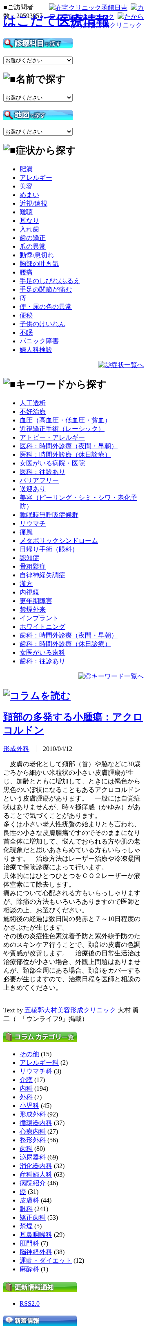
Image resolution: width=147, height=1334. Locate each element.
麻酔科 (29, 1269)
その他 (29, 1053)
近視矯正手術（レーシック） (62, 428)
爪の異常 (33, 246)
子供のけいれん (42, 323)
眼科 (26, 1208)
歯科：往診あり (42, 661)
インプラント (39, 618)
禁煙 (26, 1226)
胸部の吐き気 (39, 263)
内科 (26, 1088)
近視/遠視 (33, 203)
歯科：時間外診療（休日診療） (65, 643)
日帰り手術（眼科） (49, 549)
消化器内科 (36, 1165)
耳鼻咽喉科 (36, 1234)
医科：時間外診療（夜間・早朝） (69, 445)
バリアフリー (39, 480)
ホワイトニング (42, 626)
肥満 (26, 169)
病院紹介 (33, 1183)
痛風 (26, 532)
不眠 (26, 332)
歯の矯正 (33, 237)
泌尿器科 (33, 1157)
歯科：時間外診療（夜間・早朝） (69, 635)
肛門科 (29, 1243)
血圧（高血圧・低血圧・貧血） (65, 420)
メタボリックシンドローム (59, 540)
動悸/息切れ (37, 255)
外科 (26, 1097)
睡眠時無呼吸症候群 (49, 514)
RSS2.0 (30, 1303)
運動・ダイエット (46, 1260)
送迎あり (33, 489)
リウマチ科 (36, 1071)
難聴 (26, 212)
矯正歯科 (33, 1217)
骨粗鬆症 (33, 566)
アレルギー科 (39, 1062)
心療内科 (33, 1131)
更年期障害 (36, 600)
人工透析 (33, 402)
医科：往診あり (42, 471)
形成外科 (16, 748)
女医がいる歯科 (42, 652)
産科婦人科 (36, 1174)
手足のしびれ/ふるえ (50, 280)
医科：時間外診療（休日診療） (65, 454)
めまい (29, 194)
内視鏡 (29, 592)
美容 (26, 186)
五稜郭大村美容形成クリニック (70, 1010)
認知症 (29, 557)
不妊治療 (33, 411)
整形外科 (33, 1140)
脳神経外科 (36, 1251)
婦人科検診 (36, 349)
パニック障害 (39, 341)
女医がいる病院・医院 (52, 463)
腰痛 (26, 272)
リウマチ (33, 523)
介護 (26, 1079)
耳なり (29, 220)
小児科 (29, 1105)
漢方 (26, 583)
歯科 (26, 1148)
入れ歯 (29, 229)
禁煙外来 (33, 609)
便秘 (26, 315)
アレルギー (36, 177)
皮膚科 (29, 1200)
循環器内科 (36, 1122)
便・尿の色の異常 (46, 306)
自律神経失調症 (42, 575)
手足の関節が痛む (46, 289)
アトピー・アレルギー (52, 437)
